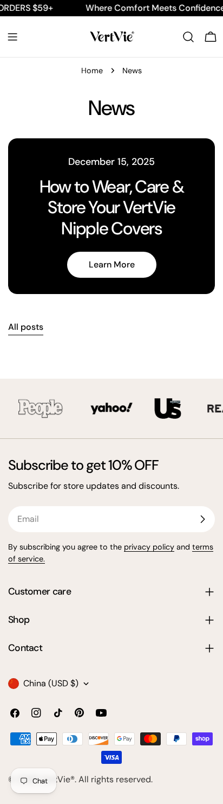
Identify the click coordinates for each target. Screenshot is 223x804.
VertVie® (58, 779)
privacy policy (149, 547)
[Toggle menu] (12, 37)
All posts (25, 327)
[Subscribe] (202, 519)
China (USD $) (50, 683)
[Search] (188, 37)
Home (92, 70)
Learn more (112, 264)
